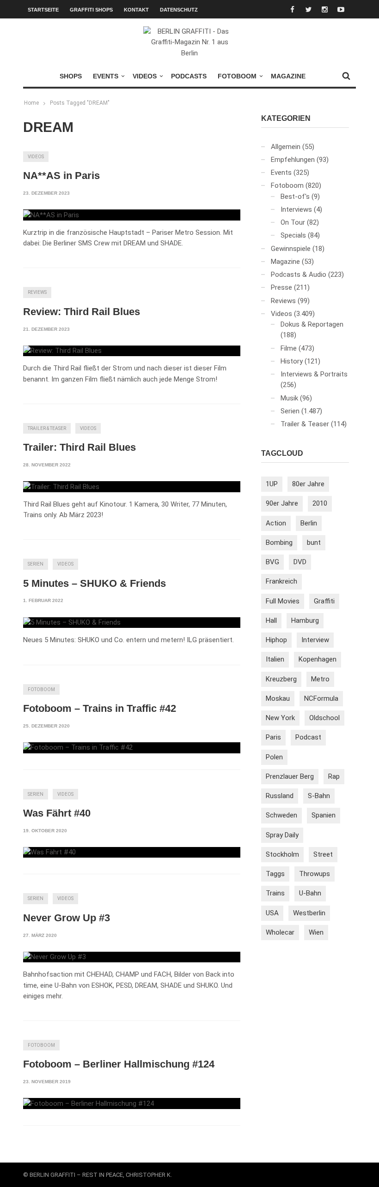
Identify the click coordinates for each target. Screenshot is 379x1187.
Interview (315, 640)
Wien (316, 932)
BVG (272, 562)
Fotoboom (237, 76)
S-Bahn (319, 796)
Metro (320, 679)
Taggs (275, 874)
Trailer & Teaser (47, 428)
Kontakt (136, 9)
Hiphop (276, 640)
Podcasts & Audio (298, 274)
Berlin (308, 523)
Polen (274, 757)
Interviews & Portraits (314, 374)
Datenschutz (179, 9)
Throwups (314, 874)
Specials (293, 235)
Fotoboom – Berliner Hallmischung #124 (118, 1064)
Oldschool (324, 718)
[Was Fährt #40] (49, 852)
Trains (275, 893)
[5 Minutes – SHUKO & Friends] (72, 622)
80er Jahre (308, 484)
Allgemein (285, 147)
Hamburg (305, 620)
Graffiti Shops (91, 9)
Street (323, 854)
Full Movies (283, 601)
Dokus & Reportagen (312, 324)
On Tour (293, 222)
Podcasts (189, 76)
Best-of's (295, 196)
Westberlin (309, 913)
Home (31, 103)
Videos (145, 76)
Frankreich (281, 581)
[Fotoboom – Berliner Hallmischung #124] (88, 1103)
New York (280, 718)
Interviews (296, 209)
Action (276, 523)
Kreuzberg (281, 679)
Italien (275, 659)
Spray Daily (282, 835)
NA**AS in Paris (61, 175)
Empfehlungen (293, 159)
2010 (319, 503)
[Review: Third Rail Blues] (62, 351)
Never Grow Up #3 (66, 918)
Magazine (288, 76)
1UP (272, 484)
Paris (273, 737)
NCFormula (321, 698)
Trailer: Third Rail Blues (79, 447)
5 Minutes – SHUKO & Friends (94, 583)
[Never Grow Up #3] (54, 957)
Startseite (43, 9)
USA (272, 913)
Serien (35, 564)
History (292, 361)
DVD (299, 562)
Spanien (324, 815)
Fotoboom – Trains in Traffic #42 (99, 708)
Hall (271, 620)
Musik (289, 398)
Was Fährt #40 (57, 813)
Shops (71, 76)
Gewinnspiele (291, 249)
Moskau (278, 698)
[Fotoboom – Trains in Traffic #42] (78, 747)
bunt (314, 542)
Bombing (279, 542)
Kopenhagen (317, 659)
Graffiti (324, 601)
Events (105, 76)
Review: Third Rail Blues (81, 311)
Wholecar (280, 932)
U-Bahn (310, 893)
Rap (334, 776)
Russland (279, 796)
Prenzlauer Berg (290, 776)
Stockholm (282, 854)
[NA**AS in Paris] (51, 215)
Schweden (281, 815)
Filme (289, 348)
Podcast (308, 737)
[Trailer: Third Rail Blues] (61, 486)
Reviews (37, 292)
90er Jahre (282, 503)
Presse (281, 287)
